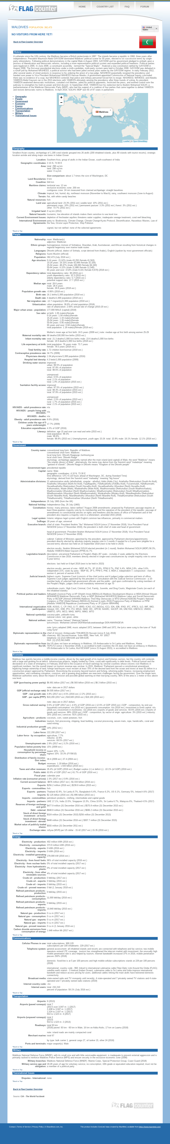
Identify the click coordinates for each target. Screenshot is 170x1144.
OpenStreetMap (140, 141)
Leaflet (126, 141)
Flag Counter (33, 8)
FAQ (127, 6)
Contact (12, 1127)
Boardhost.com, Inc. (55, 1127)
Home (82, 6)
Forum (144, 6)
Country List (105, 6)
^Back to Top (17, 231)
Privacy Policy (38, 1127)
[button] (111, 110)
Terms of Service (24, 1127)
